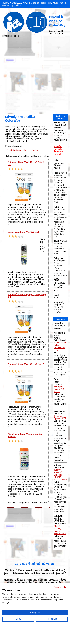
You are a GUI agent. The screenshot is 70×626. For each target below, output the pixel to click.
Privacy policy (61, 587)
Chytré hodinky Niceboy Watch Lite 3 (60, 530)
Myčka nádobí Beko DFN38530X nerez (60, 346)
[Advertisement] (35, 75)
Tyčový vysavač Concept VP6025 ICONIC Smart (60, 475)
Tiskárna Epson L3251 (60, 417)
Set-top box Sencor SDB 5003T (59, 389)
